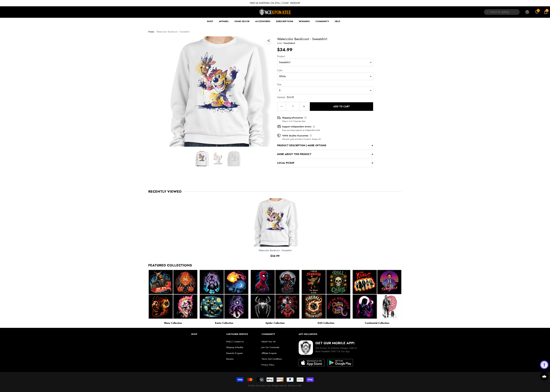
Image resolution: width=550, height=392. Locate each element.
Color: (280, 70)
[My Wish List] (537, 12)
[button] (546, 12)
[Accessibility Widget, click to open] (544, 364)
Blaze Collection (173, 323)
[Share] (268, 41)
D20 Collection (326, 323)
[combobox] (505, 12)
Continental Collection (377, 323)
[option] (218, 91)
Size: (279, 84)
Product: (281, 56)
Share (268, 41)
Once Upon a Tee (263, 385)
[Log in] (527, 12)
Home (151, 31)
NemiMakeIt (289, 43)
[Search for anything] (487, 12)
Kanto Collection (224, 323)
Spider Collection (275, 323)
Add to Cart (341, 106)
